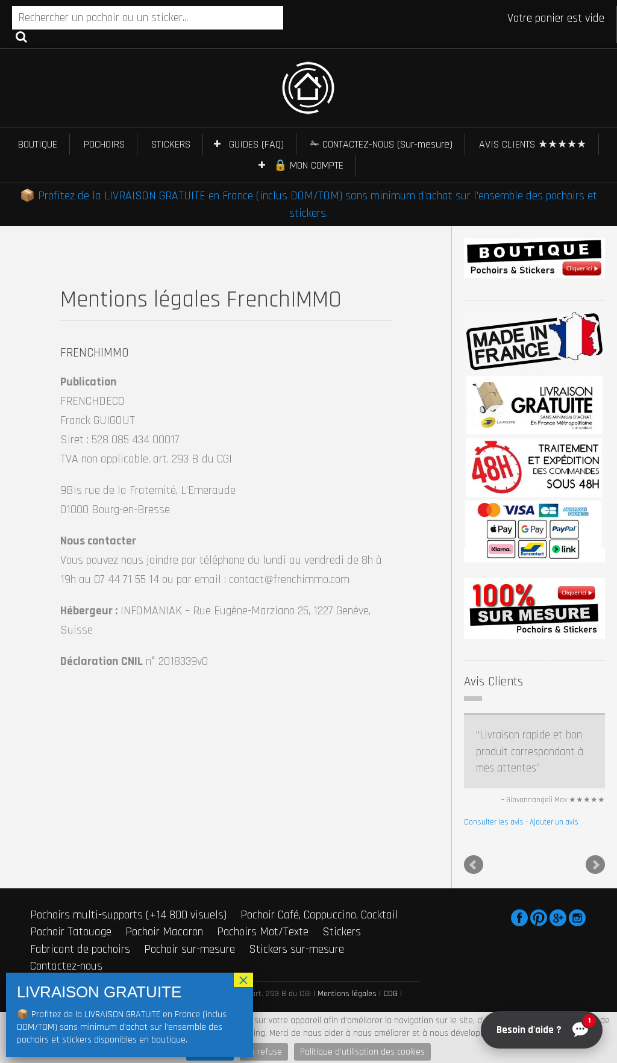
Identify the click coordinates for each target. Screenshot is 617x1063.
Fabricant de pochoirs (80, 949)
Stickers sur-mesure (296, 949)
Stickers (341, 932)
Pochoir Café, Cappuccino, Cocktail (319, 915)
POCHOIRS (104, 144)
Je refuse (264, 1052)
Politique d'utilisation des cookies (362, 1052)
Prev (473, 864)
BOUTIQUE (37, 144)
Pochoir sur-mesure (189, 949)
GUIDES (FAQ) (256, 144)
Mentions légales (347, 993)
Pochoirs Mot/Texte (262, 932)
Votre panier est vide (555, 18)
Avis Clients (493, 681)
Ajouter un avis (554, 822)
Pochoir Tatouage (70, 932)
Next (595, 864)
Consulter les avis (494, 822)
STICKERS (170, 144)
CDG (390, 993)
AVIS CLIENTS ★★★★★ (532, 144)
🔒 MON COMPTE (308, 165)
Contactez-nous (66, 966)
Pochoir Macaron (164, 932)
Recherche (21, 36)
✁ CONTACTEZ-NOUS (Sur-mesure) (381, 144)
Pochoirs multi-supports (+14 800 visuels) (128, 915)
